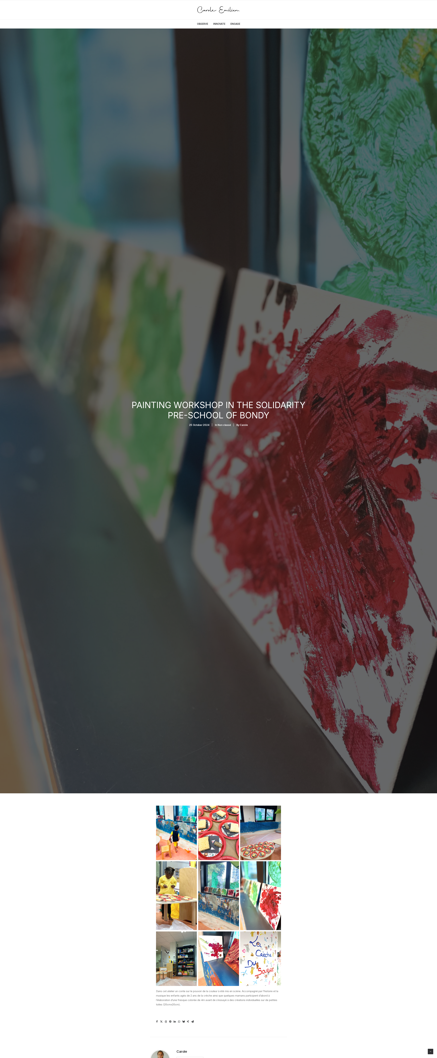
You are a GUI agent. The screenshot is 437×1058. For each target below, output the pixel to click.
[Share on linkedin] (175, 1022)
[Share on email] (192, 1022)
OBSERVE (202, 23)
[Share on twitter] (161, 1022)
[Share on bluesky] (183, 1022)
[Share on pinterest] (170, 1022)
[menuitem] (203, 24)
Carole (244, 424)
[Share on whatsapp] (179, 1022)
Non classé (224, 424)
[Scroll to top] (430, 1051)
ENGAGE (235, 23)
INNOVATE (219, 23)
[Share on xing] (188, 1022)
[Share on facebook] (157, 1022)
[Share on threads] (166, 1022)
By (236, 424)
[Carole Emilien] (218, 9)
